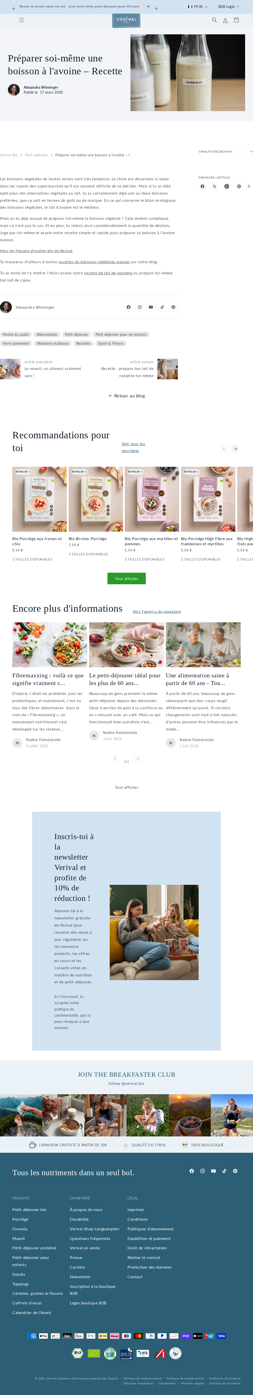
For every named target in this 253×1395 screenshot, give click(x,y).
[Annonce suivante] (155, 8)
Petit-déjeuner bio (29, 1209)
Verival (51, 1378)
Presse (76, 1257)
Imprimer (135, 1209)
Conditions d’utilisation (225, 1378)
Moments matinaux (53, 343)
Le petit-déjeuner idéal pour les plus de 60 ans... (125, 679)
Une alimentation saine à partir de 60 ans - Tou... (197, 679)
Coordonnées (167, 1383)
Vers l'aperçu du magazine (157, 611)
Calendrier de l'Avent (31, 1312)
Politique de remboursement (142, 1378)
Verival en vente (85, 1247)
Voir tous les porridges (133, 447)
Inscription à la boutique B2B (93, 1290)
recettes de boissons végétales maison (95, 261)
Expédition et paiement (149, 1238)
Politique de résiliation (225, 1383)
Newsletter (80, 1276)
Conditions (137, 1219)
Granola (19, 1228)
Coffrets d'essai (27, 1302)
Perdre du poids (16, 334)
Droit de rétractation (147, 1247)
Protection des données (149, 1267)
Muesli (18, 1238)
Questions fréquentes (90, 1238)
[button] (21, 20)
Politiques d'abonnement (150, 1228)
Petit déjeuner (36, 155)
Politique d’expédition (139, 1383)
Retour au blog (129, 395)
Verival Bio (9, 155)
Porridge (20, 1219)
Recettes (83, 343)
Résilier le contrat (143, 1257)
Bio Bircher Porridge (88, 538)
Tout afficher (126, 578)
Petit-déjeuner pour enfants (30, 1261)
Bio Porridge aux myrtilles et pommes (151, 541)
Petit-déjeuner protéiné (34, 1247)
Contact (135, 1276)
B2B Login (226, 6)
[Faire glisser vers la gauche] (224, 449)
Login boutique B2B (88, 1302)
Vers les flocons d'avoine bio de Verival (36, 250)
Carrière (77, 1267)
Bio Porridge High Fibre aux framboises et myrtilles (207, 541)
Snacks (18, 1274)
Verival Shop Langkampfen (94, 1228)
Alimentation (47, 334)
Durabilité (79, 1219)
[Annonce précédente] (14, 8)
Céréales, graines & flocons (37, 1293)
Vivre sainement (16, 343)
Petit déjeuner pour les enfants (121, 334)
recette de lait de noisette (108, 272)
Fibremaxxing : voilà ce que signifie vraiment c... (48, 679)
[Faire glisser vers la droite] (235, 449)
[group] (21, 1115)
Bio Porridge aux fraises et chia (37, 541)
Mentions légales (192, 1383)
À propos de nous (86, 1209)
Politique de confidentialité (185, 1378)
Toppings (20, 1283)
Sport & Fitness (111, 343)
